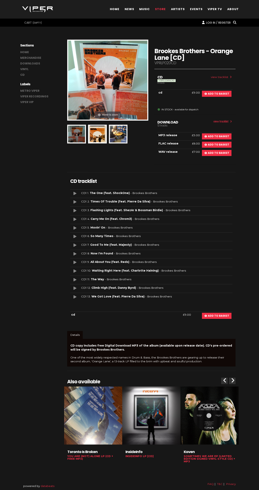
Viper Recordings (34, 96)
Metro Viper (29, 91)
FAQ (210, 484)
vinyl (24, 69)
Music (144, 9)
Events (196, 9)
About (233, 9)
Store (160, 9)
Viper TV (215, 9)
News (129, 9)
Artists (178, 9)
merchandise (30, 58)
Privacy (231, 484)
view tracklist (220, 77)
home (24, 52)
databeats (47, 486)
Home (114, 9)
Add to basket (218, 93)
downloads (30, 63)
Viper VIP (27, 102)
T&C (220, 484)
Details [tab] (75, 334)
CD (22, 75)
